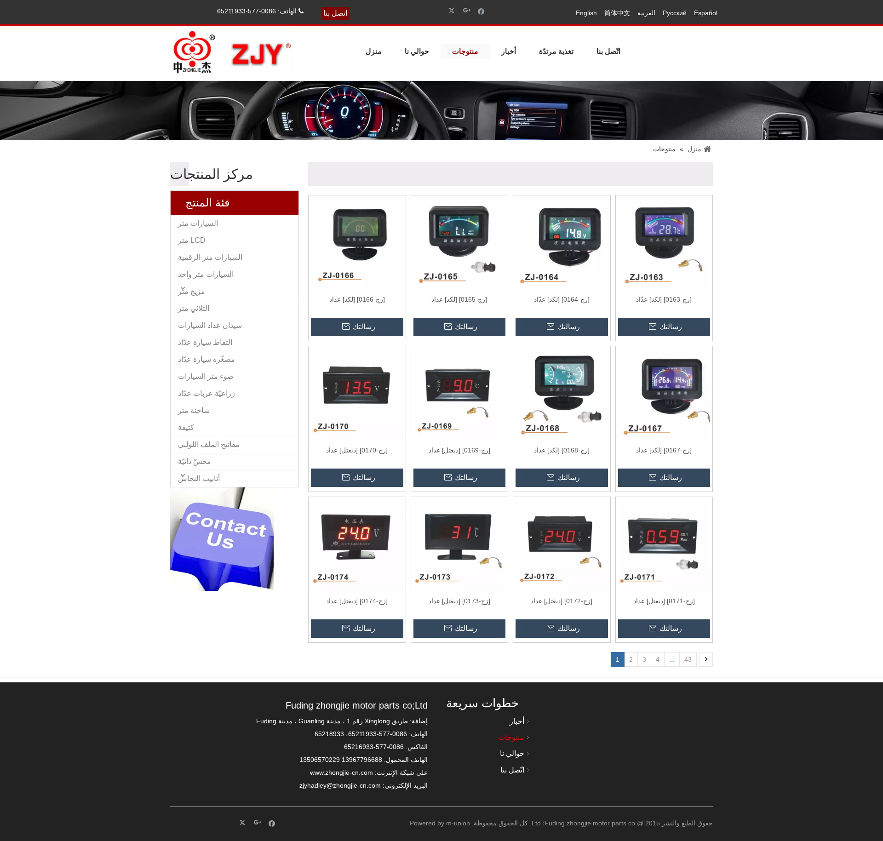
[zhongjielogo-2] (232, 52)
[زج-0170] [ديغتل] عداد (357, 450)
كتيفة (186, 427)
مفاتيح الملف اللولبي (209, 444)
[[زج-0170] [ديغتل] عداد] (357, 394)
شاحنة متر (194, 410)
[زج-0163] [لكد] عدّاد (664, 299)
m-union (458, 823)
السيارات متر (198, 223)
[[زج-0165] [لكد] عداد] (459, 243)
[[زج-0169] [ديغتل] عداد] (459, 394)
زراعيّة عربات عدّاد (206, 393)
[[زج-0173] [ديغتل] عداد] (459, 545)
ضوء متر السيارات (206, 376)
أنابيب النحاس (199, 478)
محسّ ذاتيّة (194, 461)
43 (688, 659)
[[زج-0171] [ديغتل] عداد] (664, 545)
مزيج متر (191, 291)
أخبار (508, 51)
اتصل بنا (335, 13)
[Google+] (467, 11)
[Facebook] (481, 11)
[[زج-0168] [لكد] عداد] (562, 394)
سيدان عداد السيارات (210, 325)
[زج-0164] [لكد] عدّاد (562, 299)
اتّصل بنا (608, 51)
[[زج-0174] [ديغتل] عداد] (357, 545)
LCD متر (192, 240)
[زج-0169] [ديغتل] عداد (459, 450)
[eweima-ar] (580, 738)
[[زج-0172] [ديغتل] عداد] (562, 545)
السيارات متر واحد (206, 274)
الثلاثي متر (193, 308)
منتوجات (465, 51)
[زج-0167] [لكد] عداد (664, 450)
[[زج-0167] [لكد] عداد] (664, 394)
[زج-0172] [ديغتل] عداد (561, 601)
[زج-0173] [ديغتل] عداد (459, 601)
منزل (374, 51)
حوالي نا (417, 51)
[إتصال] (222, 539)
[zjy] (670, 738)
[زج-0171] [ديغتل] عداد (664, 601)
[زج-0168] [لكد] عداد (562, 450)
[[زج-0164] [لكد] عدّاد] (562, 243)
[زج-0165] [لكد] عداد (459, 299)
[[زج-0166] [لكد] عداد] (357, 243)
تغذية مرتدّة (556, 51)
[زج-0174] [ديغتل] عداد (357, 601)
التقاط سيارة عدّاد (205, 342)
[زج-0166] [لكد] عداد (357, 299)
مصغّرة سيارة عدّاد (206, 359)
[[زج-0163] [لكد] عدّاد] (664, 243)
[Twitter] (453, 11)
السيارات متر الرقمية (210, 257)
